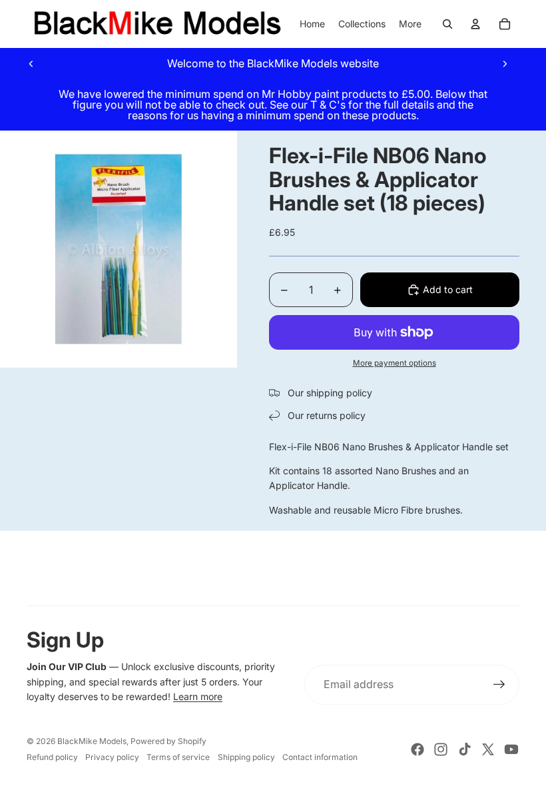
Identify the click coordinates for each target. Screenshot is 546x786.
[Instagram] (441, 749)
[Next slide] (504, 63)
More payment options (394, 363)
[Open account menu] (475, 24)
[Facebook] (417, 749)
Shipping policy (246, 757)
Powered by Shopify (168, 741)
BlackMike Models (92, 741)
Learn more (197, 696)
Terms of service (178, 757)
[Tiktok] (465, 749)
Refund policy (52, 757)
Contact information (320, 757)
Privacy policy (112, 757)
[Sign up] (499, 685)
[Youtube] (511, 749)
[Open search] (447, 24)
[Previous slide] (31, 63)
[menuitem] (410, 24)
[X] (488, 749)
